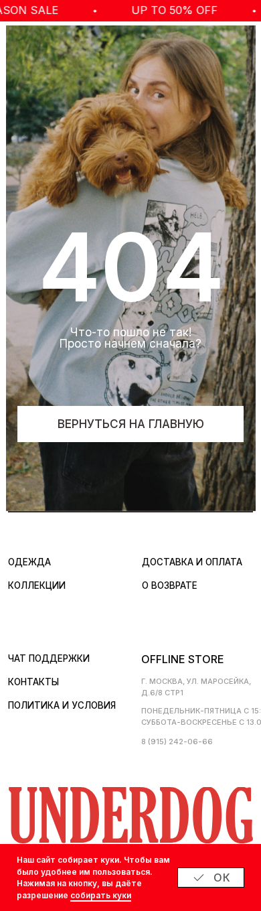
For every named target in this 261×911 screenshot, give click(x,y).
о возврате (169, 585)
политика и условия (62, 705)
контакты (33, 682)
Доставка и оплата (192, 562)
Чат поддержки (49, 658)
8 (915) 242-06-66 (177, 741)
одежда (29, 562)
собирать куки (100, 895)
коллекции (37, 585)
